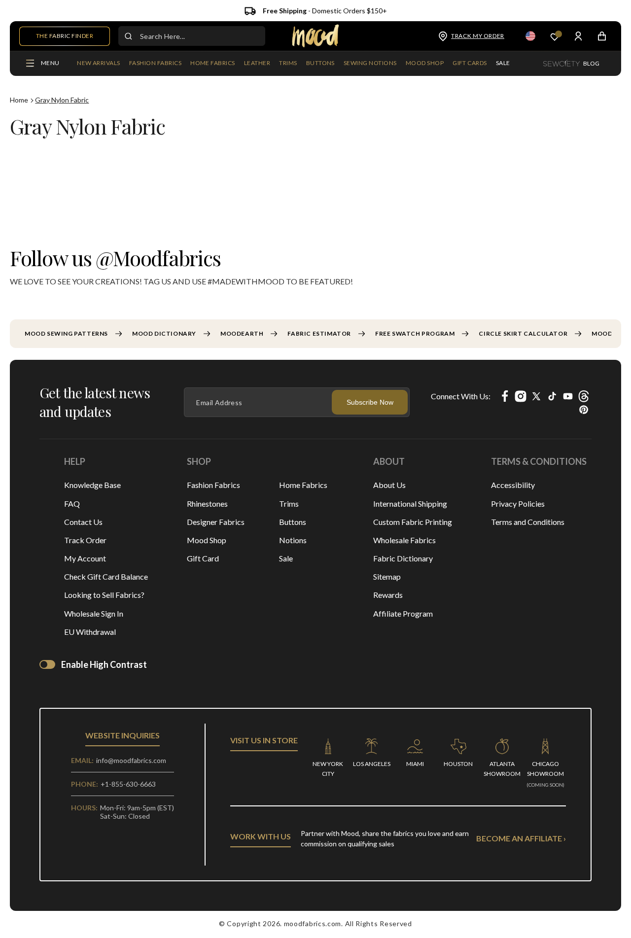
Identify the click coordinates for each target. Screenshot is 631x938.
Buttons (292, 521)
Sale (286, 558)
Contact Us (83, 521)
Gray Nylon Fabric (62, 100)
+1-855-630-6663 (128, 784)
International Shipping (410, 503)
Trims (289, 503)
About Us (389, 484)
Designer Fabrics (216, 521)
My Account (85, 558)
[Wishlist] (555, 36)
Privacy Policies (518, 503)
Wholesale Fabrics (404, 540)
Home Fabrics (303, 484)
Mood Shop (206, 540)
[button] (155, 63)
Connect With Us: (461, 396)
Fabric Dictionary (403, 558)
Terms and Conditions (527, 521)
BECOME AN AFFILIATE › (521, 838)
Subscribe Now (370, 402)
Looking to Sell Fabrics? (104, 594)
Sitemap (387, 576)
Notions (293, 540)
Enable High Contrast (104, 664)
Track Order (85, 540)
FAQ (72, 503)
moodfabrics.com (313, 923)
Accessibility (513, 484)
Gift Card (203, 558)
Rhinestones (207, 503)
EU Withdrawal (90, 631)
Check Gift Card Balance (106, 576)
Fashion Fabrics (213, 484)
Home (19, 100)
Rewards (388, 594)
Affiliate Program (403, 613)
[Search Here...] (128, 36)
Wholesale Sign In (93, 613)
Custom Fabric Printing (412, 521)
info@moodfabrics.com (131, 760)
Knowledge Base (92, 484)
